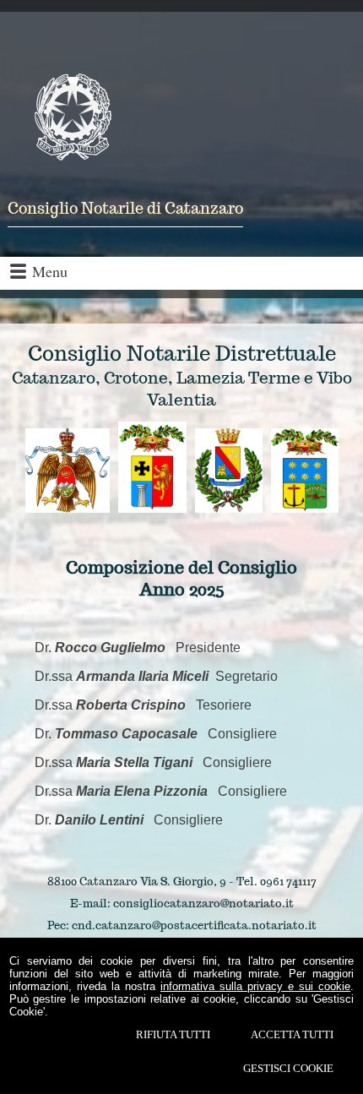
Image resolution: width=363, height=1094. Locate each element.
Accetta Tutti (292, 1034)
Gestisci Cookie (288, 1068)
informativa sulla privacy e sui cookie (255, 986)
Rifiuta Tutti (173, 1034)
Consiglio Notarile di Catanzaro (125, 208)
